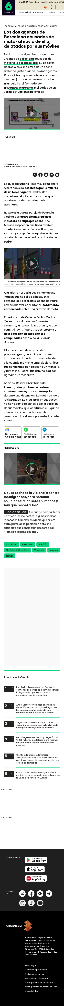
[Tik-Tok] (31, 905)
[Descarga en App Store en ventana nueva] (35, 871)
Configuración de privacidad (39, 982)
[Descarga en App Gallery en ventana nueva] (36, 881)
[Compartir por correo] (57, 176)
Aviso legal (30, 965)
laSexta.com (11, 164)
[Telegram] (48, 896)
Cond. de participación (36, 978)
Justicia (42, 544)
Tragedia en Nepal (37, 2)
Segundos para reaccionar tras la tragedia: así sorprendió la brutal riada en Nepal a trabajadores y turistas (37, 725)
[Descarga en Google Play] (36, 862)
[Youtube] (40, 905)
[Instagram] (22, 905)
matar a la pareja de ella (21, 62)
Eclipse (39, 12)
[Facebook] (31, 896)
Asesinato (27, 544)
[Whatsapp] (40, 896)
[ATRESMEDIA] (32, 926)
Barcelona (11, 544)
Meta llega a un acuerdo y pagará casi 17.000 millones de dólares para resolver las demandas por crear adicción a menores (37, 741)
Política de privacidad (36, 970)
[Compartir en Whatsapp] (46, 176)
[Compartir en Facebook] (40, 176)
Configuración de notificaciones (41, 987)
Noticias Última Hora (17, 550)
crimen (9, 555)
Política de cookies (34, 974)
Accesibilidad (31, 991)
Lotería (51, 12)
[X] (35, 176)
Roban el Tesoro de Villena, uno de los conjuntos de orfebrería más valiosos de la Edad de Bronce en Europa (38, 775)
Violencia (39, 550)
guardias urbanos (21, 87)
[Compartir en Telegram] (51, 176)
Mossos (53, 550)
